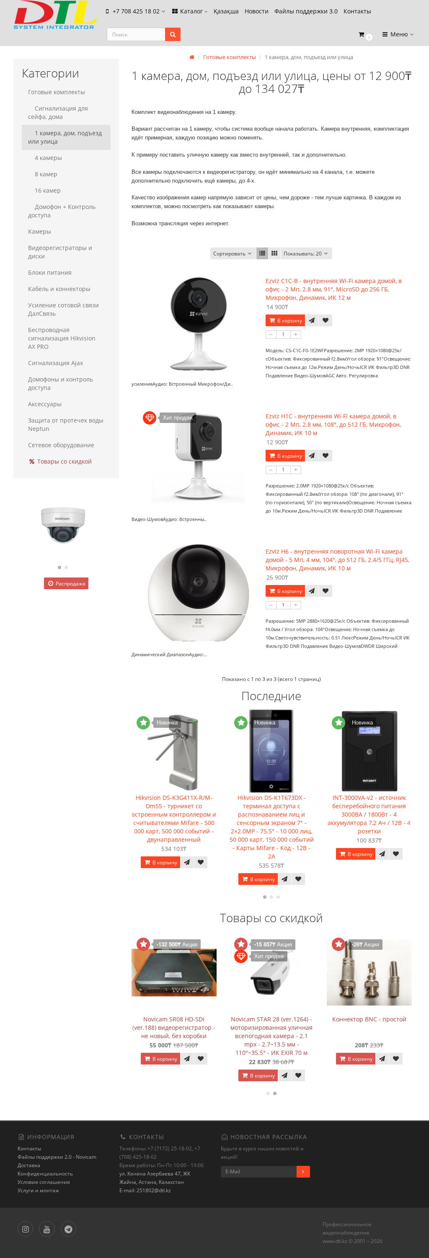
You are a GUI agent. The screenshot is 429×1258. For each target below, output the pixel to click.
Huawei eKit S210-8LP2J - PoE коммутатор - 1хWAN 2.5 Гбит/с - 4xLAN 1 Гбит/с (369, 806)
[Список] (262, 253)
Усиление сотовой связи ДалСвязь (63, 309)
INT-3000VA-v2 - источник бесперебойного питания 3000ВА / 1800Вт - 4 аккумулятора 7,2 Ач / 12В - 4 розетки (272, 814)
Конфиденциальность (45, 1173)
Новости (257, 11)
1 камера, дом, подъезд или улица (65, 137)
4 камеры (48, 158)
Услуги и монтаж (38, 1190)
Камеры (39, 231)
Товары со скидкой (64, 461)
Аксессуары (45, 404)
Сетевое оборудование (61, 445)
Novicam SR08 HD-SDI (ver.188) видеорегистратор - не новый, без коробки (339, 1027)
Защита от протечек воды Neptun (65, 424)
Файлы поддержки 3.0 (306, 11)
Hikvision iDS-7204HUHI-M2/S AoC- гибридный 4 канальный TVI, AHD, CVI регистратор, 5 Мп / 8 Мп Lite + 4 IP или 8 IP (241, 1036)
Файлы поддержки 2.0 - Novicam (57, 1156)
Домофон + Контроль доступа (62, 211)
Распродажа (69, 583)
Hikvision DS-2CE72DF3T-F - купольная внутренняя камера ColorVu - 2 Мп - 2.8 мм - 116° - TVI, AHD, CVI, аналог (144, 1036)
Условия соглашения (44, 1182)
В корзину (289, 320)
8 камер (46, 174)
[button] (365, 34)
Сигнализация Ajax (55, 363)
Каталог (191, 11)
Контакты (357, 11)
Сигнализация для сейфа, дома (58, 112)
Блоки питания (50, 272)
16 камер (48, 190)
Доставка (29, 1165)
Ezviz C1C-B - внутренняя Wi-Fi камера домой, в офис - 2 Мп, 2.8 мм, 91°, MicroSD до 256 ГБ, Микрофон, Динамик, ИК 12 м (334, 289)
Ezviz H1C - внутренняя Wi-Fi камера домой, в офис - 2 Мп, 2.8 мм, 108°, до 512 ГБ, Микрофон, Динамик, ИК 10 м (333, 424)
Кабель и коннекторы (59, 289)
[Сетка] (274, 253)
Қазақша (226, 11)
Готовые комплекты (56, 92)
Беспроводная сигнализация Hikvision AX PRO (62, 338)
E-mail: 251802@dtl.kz (145, 1190)
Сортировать (229, 253)
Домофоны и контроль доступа (60, 383)
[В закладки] (325, 320)
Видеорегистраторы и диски (60, 252)
